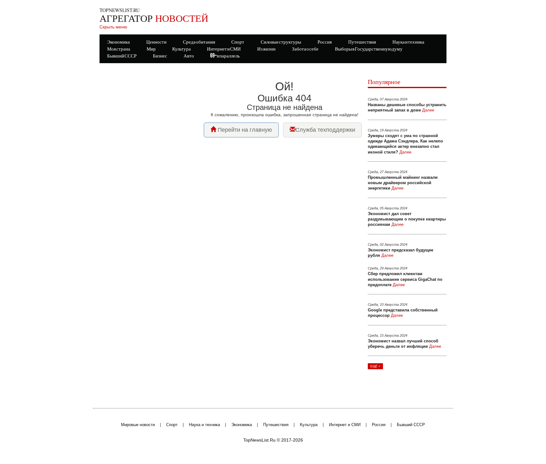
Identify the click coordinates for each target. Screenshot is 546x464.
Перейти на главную (244, 130)
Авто (189, 56)
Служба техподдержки (325, 130)
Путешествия (275, 425)
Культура (309, 425)
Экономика (241, 425)
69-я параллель (225, 56)
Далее (428, 110)
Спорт (172, 425)
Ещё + (375, 366)
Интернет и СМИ (345, 425)
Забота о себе (305, 49)
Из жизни (266, 49)
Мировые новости (138, 425)
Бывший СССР (121, 56)
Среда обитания (199, 42)
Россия (378, 425)
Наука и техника (204, 425)
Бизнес (160, 56)
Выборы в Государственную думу (369, 49)
